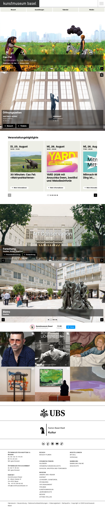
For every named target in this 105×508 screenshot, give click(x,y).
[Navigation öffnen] (101, 3)
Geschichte (74, 466)
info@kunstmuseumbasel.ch (18, 486)
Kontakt (42, 477)
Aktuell (73, 455)
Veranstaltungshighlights (49, 466)
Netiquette (66, 503)
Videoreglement (54, 503)
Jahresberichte (45, 492)
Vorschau (74, 457)
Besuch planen (45, 455)
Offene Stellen (45, 497)
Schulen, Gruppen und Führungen (52, 468)
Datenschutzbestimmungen (38, 503)
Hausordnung (22, 503)
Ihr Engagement (45, 485)
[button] (3, 68)
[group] (52, 293)
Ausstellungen (39, 10)
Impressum (12, 503)
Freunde (42, 487)
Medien (91, 10)
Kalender (65, 10)
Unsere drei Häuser (47, 475)
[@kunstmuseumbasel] (32, 327)
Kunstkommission (46, 490)
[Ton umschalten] (101, 75)
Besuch (13, 10)
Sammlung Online (77, 463)
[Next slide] (95, 195)
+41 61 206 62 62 (17, 484)
